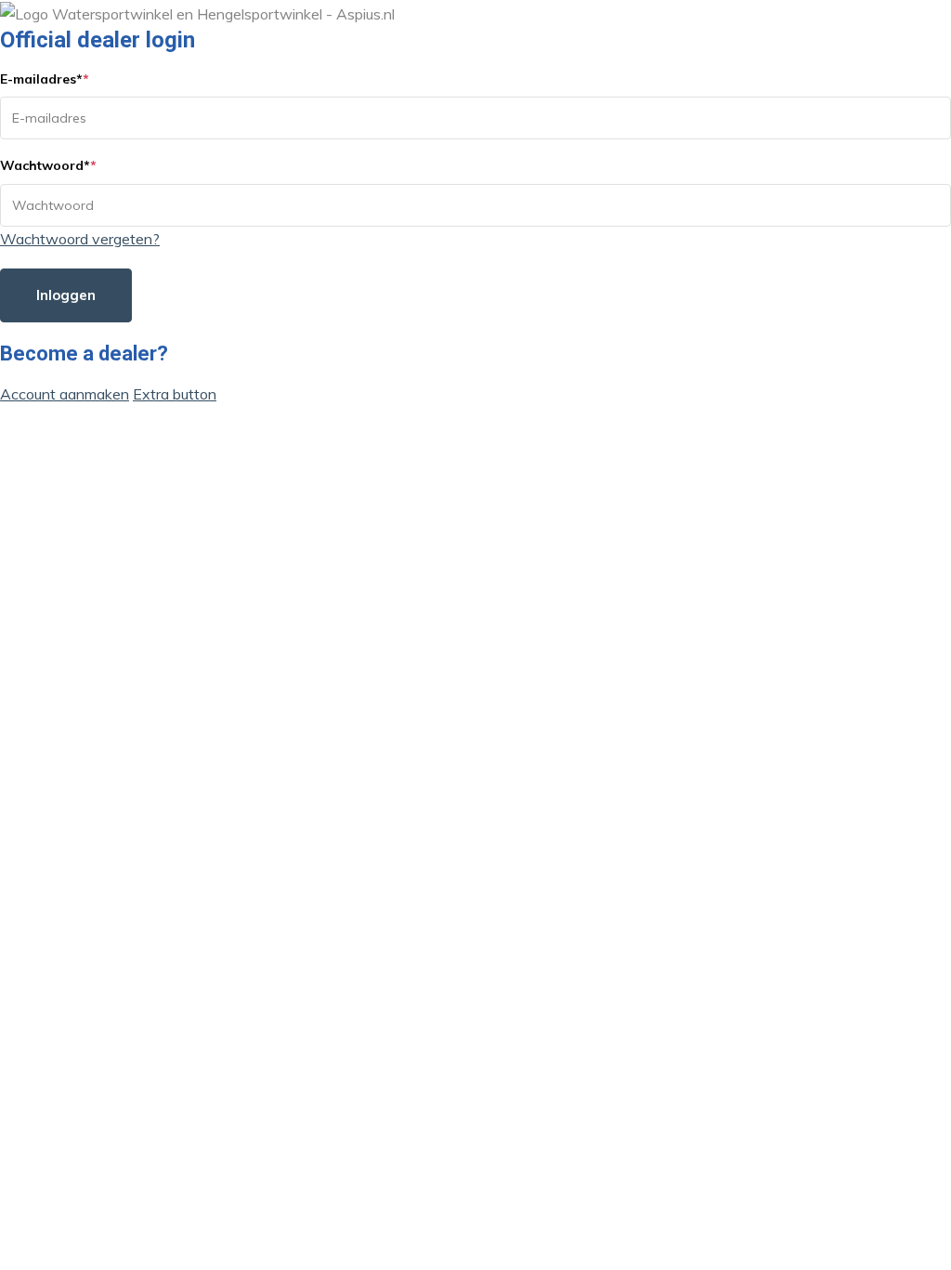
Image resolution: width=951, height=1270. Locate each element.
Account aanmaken (64, 394)
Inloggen (66, 295)
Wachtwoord (48, 165)
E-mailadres (44, 79)
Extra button (174, 394)
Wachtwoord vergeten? (80, 238)
